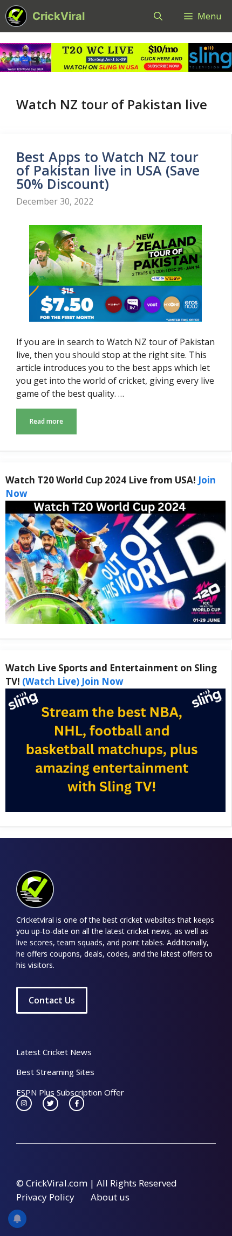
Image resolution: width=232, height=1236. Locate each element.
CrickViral (58, 16)
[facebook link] (77, 1103)
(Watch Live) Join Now (73, 681)
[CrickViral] (16, 16)
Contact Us (52, 1000)
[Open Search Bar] (158, 16)
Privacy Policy (45, 1197)
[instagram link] (24, 1103)
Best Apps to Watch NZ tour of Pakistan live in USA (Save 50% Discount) (108, 170)
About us (110, 1197)
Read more (46, 421)
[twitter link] (50, 1103)
